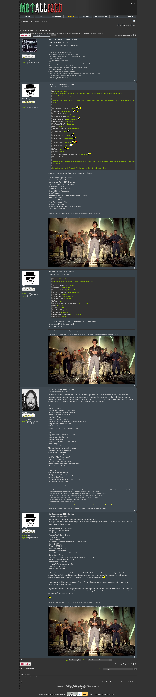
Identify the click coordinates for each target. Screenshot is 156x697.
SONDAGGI (45, 21)
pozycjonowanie (92, 686)
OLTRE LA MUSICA (34, 21)
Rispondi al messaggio (23, 35)
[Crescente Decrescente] (105, 660)
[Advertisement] (107, 9)
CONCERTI (85, 16)
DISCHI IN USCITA (101, 16)
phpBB (75, 685)
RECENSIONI (56, 16)
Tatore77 (53, 86)
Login (133, 25)
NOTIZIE (27, 16)
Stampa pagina (134, 21)
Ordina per (84, 660)
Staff (103, 681)
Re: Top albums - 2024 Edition (62, 40)
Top (134, 80)
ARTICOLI (42, 16)
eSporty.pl (76, 686)
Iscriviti (126, 25)
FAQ (120, 25)
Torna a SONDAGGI (27, 669)
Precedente (24, 660)
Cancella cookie (111, 681)
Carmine (53, 391)
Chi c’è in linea (25, 674)
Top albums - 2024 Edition (35, 30)
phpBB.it (83, 688)
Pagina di (127, 35)
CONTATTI (129, 16)
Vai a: (100, 669)
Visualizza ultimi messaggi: (61, 660)
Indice (25, 21)
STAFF (116, 16)
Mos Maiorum (55, 42)
